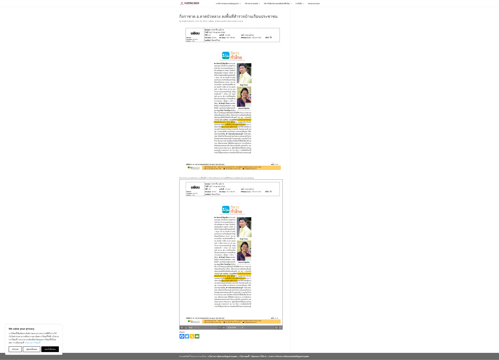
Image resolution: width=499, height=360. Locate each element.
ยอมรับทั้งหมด (50, 349)
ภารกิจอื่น (299, 4)
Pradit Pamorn (188, 21)
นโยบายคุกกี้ (244, 356)
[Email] (197, 336)
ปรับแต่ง (15, 349)
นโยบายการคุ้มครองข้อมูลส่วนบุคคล (222, 356)
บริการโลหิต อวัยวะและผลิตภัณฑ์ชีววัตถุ (277, 4)
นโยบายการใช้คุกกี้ (32, 342)
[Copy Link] (192, 336)
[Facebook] (182, 336)
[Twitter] (187, 336)
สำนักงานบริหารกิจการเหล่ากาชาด (229, 21)
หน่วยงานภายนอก (314, 4)
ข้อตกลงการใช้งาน (259, 356)
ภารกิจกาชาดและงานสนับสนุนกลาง (227, 4)
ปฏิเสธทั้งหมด (31, 349)
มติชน (211, 21)
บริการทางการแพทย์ (251, 4)
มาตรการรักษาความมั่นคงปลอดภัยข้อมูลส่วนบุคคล (289, 356)
